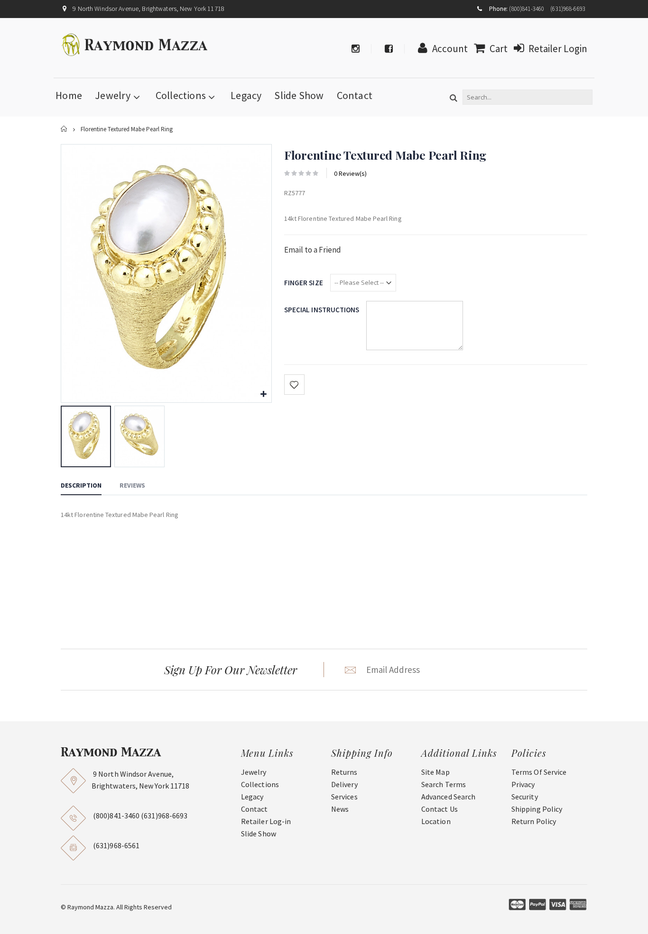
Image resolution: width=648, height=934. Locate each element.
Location (436, 821)
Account (450, 48)
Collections (181, 95)
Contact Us (439, 809)
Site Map (435, 772)
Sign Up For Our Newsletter (230, 669)
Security (524, 796)
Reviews (132, 485)
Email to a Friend (312, 250)
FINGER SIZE (303, 282)
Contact (355, 95)
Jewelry (113, 95)
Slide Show (299, 95)
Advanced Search (448, 796)
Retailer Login (557, 48)
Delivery (344, 784)
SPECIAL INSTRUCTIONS (322, 309)
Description (81, 485)
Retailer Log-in (266, 821)
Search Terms (443, 784)
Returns (344, 772)
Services (344, 796)
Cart (499, 48)
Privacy (523, 784)
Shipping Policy (536, 809)
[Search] (453, 98)
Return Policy (533, 821)
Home (64, 129)
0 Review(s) (350, 173)
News (340, 809)
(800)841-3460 (526, 9)
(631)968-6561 (116, 845)
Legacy (246, 95)
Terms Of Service (538, 772)
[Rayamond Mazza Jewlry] (135, 44)
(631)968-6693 (567, 9)
